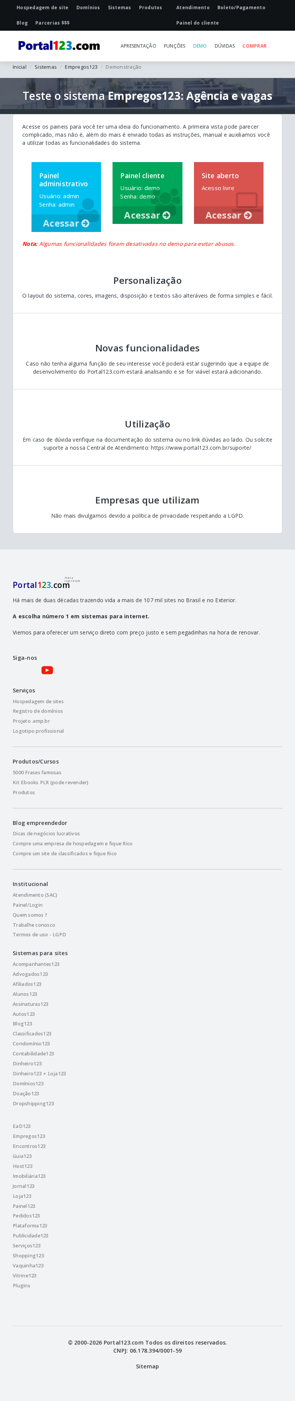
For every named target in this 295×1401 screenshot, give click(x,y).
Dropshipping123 (33, 1103)
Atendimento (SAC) (35, 895)
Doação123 (26, 1093)
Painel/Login (28, 905)
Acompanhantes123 (36, 964)
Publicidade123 (31, 1235)
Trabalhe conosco (34, 925)
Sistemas (46, 66)
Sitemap (147, 1366)
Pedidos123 (26, 1215)
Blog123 (22, 1023)
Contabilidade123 (33, 1053)
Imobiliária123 (29, 1176)
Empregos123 (81, 66)
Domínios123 (28, 1083)
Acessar (62, 223)
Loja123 (22, 1196)
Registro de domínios (38, 711)
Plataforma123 (30, 1225)
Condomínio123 (31, 1043)
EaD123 (22, 1126)
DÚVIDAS (225, 46)
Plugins (21, 1285)
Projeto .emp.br (31, 721)
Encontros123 (29, 1146)
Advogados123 (30, 974)
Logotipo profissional (38, 731)
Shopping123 (28, 1255)
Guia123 (22, 1156)
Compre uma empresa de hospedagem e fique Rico (73, 843)
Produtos (24, 792)
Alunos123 (25, 994)
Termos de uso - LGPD (39, 934)
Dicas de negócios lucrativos (46, 833)
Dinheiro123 (27, 1063)
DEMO (200, 46)
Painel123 (24, 1206)
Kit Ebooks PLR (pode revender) (51, 782)
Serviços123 (27, 1245)
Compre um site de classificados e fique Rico (65, 853)
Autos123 (24, 1014)
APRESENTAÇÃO (138, 46)
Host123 (23, 1166)
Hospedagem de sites (38, 701)
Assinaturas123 (31, 1004)
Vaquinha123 (28, 1265)
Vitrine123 (25, 1275)
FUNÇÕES (175, 46)
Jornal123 (24, 1186)
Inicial (20, 66)
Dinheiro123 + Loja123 (39, 1073)
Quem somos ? (30, 915)
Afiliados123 (27, 984)
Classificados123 (32, 1033)
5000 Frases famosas (37, 772)
